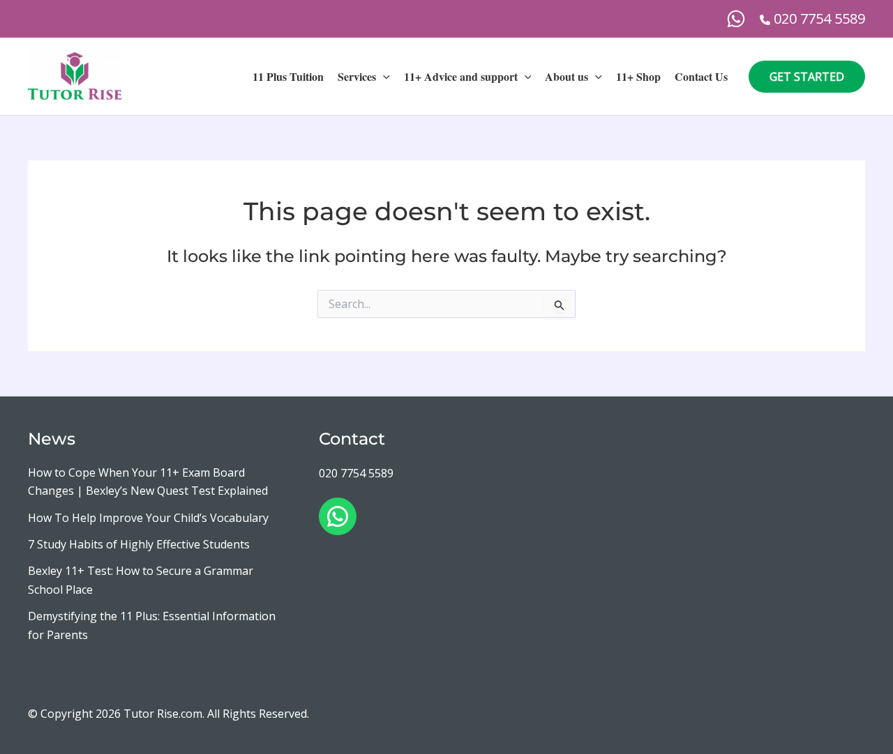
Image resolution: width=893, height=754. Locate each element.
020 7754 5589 (356, 473)
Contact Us (701, 76)
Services (357, 76)
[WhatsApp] (736, 19)
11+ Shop (638, 76)
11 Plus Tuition (288, 76)
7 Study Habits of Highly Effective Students (139, 544)
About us (566, 76)
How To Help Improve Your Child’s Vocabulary (148, 517)
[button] (383, 77)
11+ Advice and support (461, 76)
